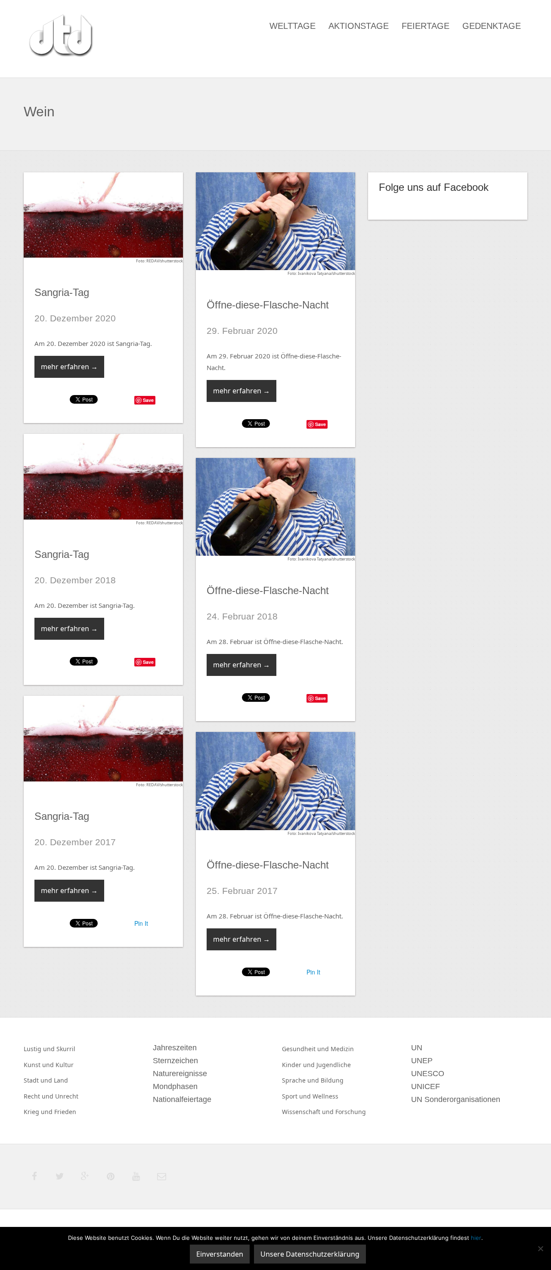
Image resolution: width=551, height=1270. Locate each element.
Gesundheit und (306, 1049)
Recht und (39, 1096)
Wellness (325, 1096)
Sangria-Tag (61, 292)
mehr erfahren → (69, 366)
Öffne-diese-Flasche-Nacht (268, 305)
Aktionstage (358, 26)
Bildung (332, 1080)
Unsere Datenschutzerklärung (309, 1254)
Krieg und (39, 1112)
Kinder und (299, 1065)
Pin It (141, 923)
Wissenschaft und (308, 1112)
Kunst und (40, 1065)
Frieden (65, 1112)
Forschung (350, 1112)
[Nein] (540, 1248)
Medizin (342, 1049)
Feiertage (425, 26)
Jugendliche (333, 1065)
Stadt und (39, 1080)
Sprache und (301, 1080)
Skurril (65, 1049)
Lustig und (40, 1049)
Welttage (292, 26)
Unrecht (66, 1096)
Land (61, 1080)
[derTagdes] (60, 37)
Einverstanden (219, 1254)
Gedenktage (491, 26)
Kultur (65, 1065)
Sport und (297, 1096)
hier (476, 1237)
